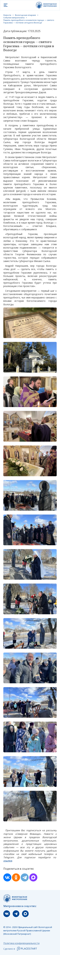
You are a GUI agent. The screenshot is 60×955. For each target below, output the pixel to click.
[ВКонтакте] (7, 877)
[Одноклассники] (16, 877)
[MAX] (33, 877)
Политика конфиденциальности (21, 943)
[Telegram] (25, 877)
